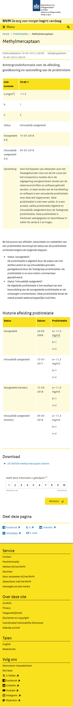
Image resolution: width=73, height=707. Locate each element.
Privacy (7, 608)
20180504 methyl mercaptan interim (28, 463)
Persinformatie (11, 561)
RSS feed (7, 670)
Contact (7, 556)
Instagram (21, 695)
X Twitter (20, 675)
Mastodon (20, 700)
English (7, 644)
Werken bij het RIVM (14, 566)
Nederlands (9, 649)
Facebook (20, 680)
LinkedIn (20, 685)
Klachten (8, 571)
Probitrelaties (20, 34)
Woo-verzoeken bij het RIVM (18, 576)
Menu (10, 27)
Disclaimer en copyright (16, 617)
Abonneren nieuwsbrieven (17, 665)
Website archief (11, 627)
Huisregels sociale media (16, 586)
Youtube (19, 690)
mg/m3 (56, 335)
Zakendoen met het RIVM (17, 581)
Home (6, 34)
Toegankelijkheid (12, 612)
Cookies (7, 603)
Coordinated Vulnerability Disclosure (23, 622)
